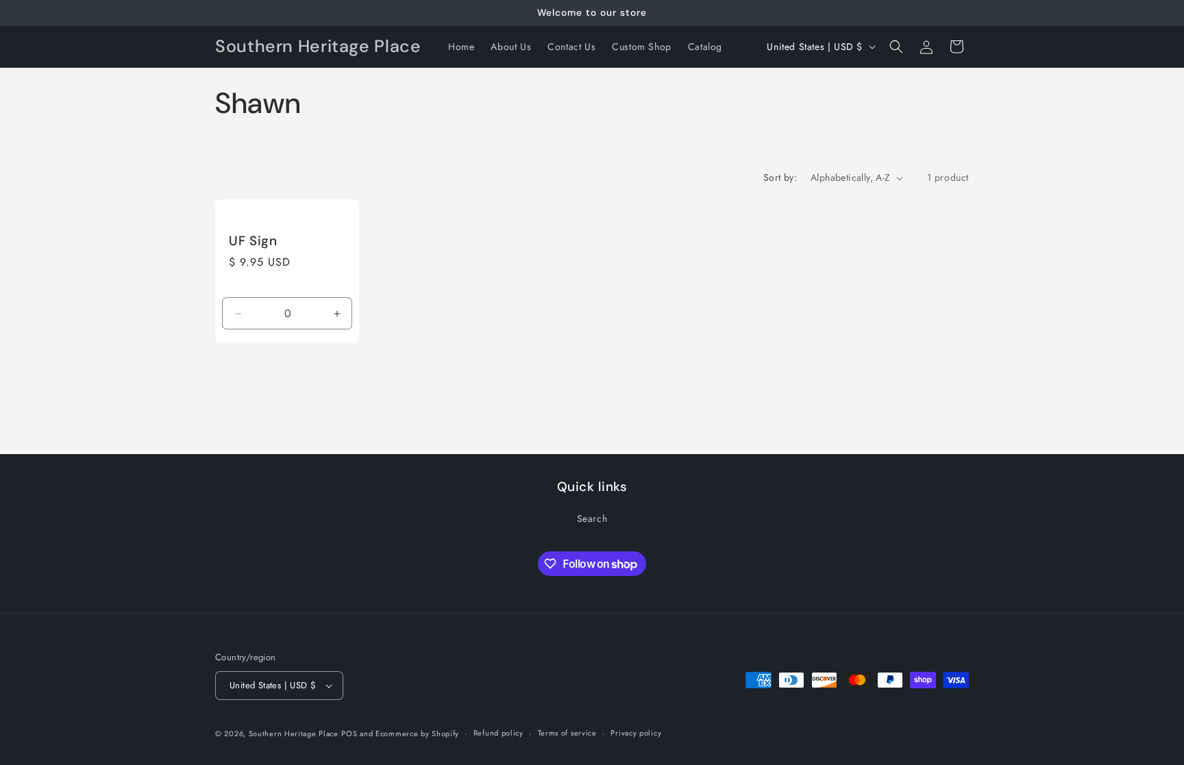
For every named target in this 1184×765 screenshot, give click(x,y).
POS (349, 733)
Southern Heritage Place (293, 733)
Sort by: (780, 177)
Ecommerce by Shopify (417, 733)
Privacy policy (635, 732)
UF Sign (253, 241)
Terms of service (567, 732)
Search (592, 518)
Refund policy (498, 732)
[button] (896, 47)
